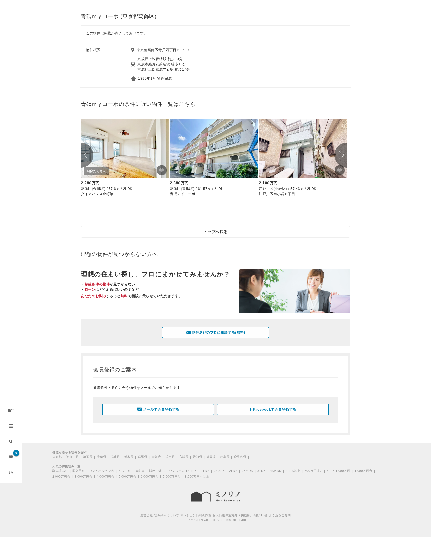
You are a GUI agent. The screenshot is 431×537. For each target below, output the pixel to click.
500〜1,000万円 (338, 471)
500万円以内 (314, 471)
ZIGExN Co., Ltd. (204, 520)
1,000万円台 (363, 471)
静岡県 (211, 457)
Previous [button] (87, 155)
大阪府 (156, 457)
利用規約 (245, 515)
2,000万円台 (61, 476)
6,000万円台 (149, 476)
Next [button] (340, 155)
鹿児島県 (240, 457)
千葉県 (101, 457)
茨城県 (115, 457)
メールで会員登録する (161, 409)
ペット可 (124, 471)
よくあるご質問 (280, 515)
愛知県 (197, 457)
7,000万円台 (172, 476)
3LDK (261, 471)
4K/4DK (275, 471)
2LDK (233, 471)
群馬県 (142, 457)
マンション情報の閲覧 (196, 515)
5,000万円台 (127, 476)
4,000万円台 (105, 476)
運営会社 (146, 515)
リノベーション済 (101, 471)
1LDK (205, 471)
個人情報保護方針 (225, 515)
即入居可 (78, 471)
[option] (125, 158)
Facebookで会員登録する (274, 409)
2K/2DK (219, 471)
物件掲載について (166, 515)
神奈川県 (72, 457)
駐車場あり (60, 471)
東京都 (57, 457)
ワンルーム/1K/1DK (183, 471)
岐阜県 (225, 457)
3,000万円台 (83, 476)
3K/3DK (247, 471)
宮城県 (184, 457)
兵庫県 (170, 457)
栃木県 (129, 457)
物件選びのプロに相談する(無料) (218, 332)
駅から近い (157, 471)
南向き (140, 471)
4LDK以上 (293, 471)
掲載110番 (260, 515)
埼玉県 (88, 457)
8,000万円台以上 (197, 476)
